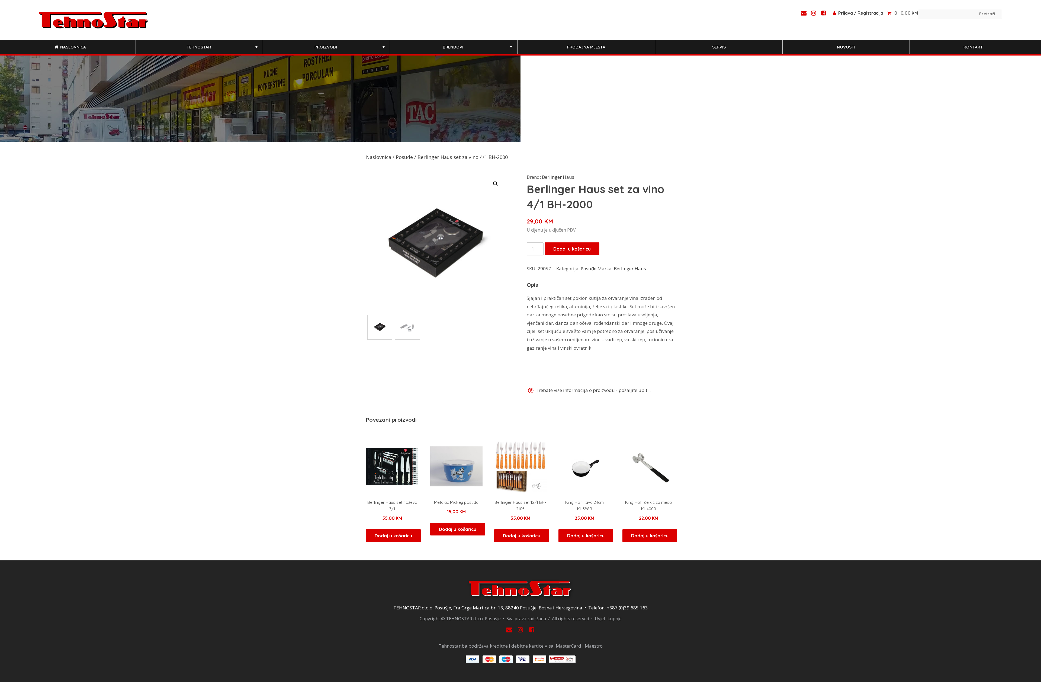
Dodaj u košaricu (572, 249)
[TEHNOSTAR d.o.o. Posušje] (93, 19)
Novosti (846, 47)
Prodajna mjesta (586, 47)
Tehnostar (223, 49)
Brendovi (478, 49)
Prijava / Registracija (860, 13)
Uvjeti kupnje (608, 619)
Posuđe (404, 157)
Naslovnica (72, 47)
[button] (495, 184)
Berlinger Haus (558, 177)
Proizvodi (350, 49)
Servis (719, 47)
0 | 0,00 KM (906, 13)
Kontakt (973, 47)
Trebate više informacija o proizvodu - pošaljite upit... (593, 390)
